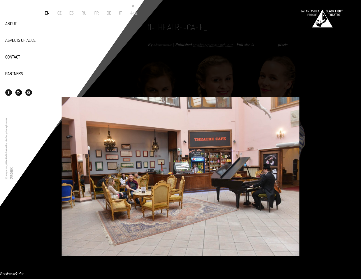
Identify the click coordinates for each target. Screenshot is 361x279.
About (11, 23)
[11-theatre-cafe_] (180, 152)
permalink (33, 273)
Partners (14, 73)
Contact (12, 57)
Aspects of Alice (20, 40)
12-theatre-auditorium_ (19, 262)
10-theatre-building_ (17, 268)
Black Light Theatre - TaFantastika (322, 18)
